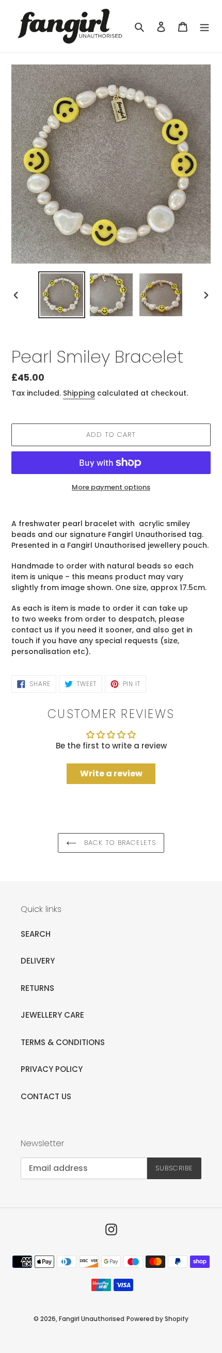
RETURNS (37, 988)
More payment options (111, 487)
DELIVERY (38, 960)
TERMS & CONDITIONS (63, 1042)
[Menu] (204, 26)
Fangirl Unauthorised (91, 1318)
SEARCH (36, 933)
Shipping (79, 393)
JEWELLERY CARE (52, 1014)
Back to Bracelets (119, 842)
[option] (62, 295)
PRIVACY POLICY (52, 1069)
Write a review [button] (111, 773)
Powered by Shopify (157, 1318)
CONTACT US (46, 1096)
